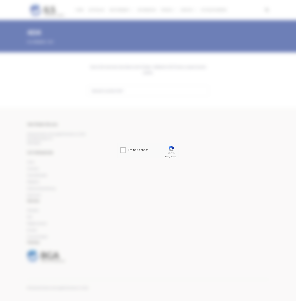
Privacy (167, 157)
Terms (173, 157)
